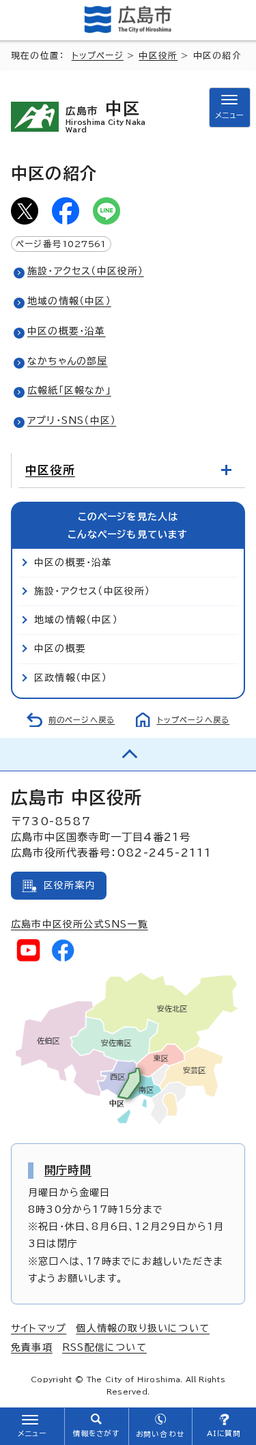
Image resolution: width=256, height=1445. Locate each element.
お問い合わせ (160, 1434)
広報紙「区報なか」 (69, 390)
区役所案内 (70, 885)
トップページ (98, 55)
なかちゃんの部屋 (67, 361)
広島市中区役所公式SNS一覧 (79, 924)
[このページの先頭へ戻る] (128, 754)
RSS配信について (104, 1347)
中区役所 (158, 55)
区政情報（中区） (71, 678)
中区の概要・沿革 (66, 331)
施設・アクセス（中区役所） (85, 271)
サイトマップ (38, 1328)
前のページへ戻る (81, 720)
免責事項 (32, 1347)
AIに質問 (224, 1433)
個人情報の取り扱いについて (143, 1328)
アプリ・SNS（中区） (71, 420)
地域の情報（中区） (69, 301)
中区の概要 (60, 648)
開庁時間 (67, 1169)
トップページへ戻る (193, 720)
